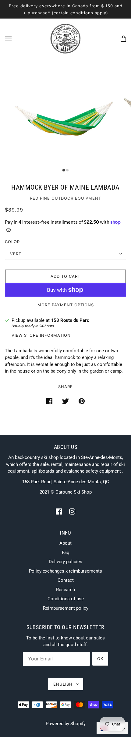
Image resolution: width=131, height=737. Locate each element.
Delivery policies (65, 561)
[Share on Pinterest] (82, 401)
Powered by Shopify (66, 723)
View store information (41, 335)
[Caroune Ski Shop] (65, 38)
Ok (100, 658)
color (12, 241)
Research (65, 589)
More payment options (65, 304)
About (65, 543)
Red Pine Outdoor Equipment (65, 198)
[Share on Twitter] (65, 401)
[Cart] (123, 39)
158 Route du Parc (70, 320)
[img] (59, 511)
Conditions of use (66, 598)
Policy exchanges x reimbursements (65, 571)
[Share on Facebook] (49, 401)
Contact (66, 580)
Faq (65, 552)
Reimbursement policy (65, 608)
